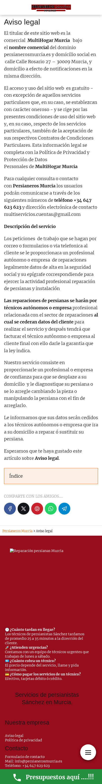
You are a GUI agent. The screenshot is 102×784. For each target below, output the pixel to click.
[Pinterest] (37, 509)
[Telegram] (64, 509)
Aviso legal (14, 735)
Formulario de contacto (25, 757)
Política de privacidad (23, 740)
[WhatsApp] (51, 509)
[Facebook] (10, 509)
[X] (23, 509)
